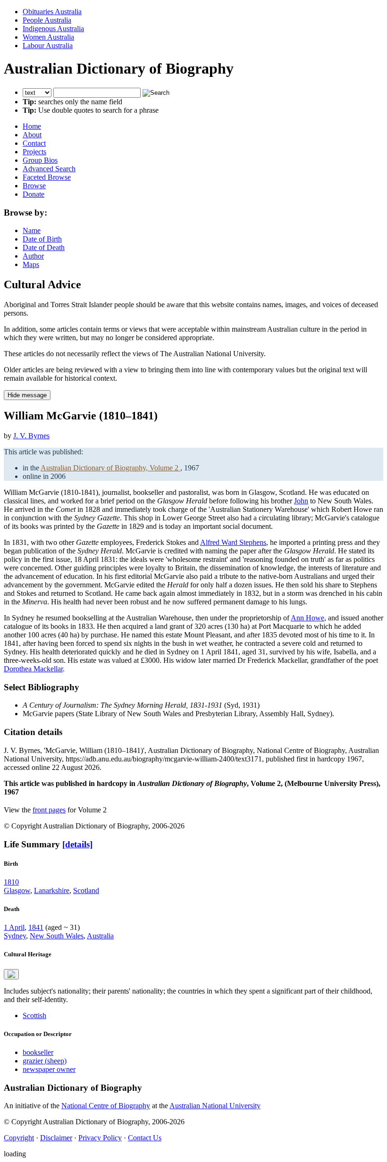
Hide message (27, 395)
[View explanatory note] (11, 974)
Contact (34, 143)
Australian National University (215, 1106)
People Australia (47, 20)
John (301, 501)
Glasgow (17, 890)
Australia (100, 936)
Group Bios (40, 160)
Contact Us (144, 1138)
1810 (11, 882)
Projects (34, 152)
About (32, 135)
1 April (14, 927)
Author (33, 256)
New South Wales (57, 936)
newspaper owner (49, 1069)
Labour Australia (48, 46)
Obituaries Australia (52, 12)
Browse (34, 186)
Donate (33, 194)
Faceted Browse (47, 177)
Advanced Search (49, 169)
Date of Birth (42, 239)
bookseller (38, 1052)
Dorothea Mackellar (33, 669)
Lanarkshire (51, 890)
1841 (35, 927)
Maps (31, 264)
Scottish (34, 1016)
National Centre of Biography (105, 1106)
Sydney (15, 936)
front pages (49, 810)
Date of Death (44, 247)
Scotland (86, 890)
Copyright (19, 1138)
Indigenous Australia (53, 29)
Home (32, 126)
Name (32, 230)
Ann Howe (307, 618)
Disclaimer (56, 1138)
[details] (77, 844)
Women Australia (48, 37)
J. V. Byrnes (31, 436)
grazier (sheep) (45, 1061)
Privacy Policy (100, 1138)
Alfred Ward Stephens (233, 542)
